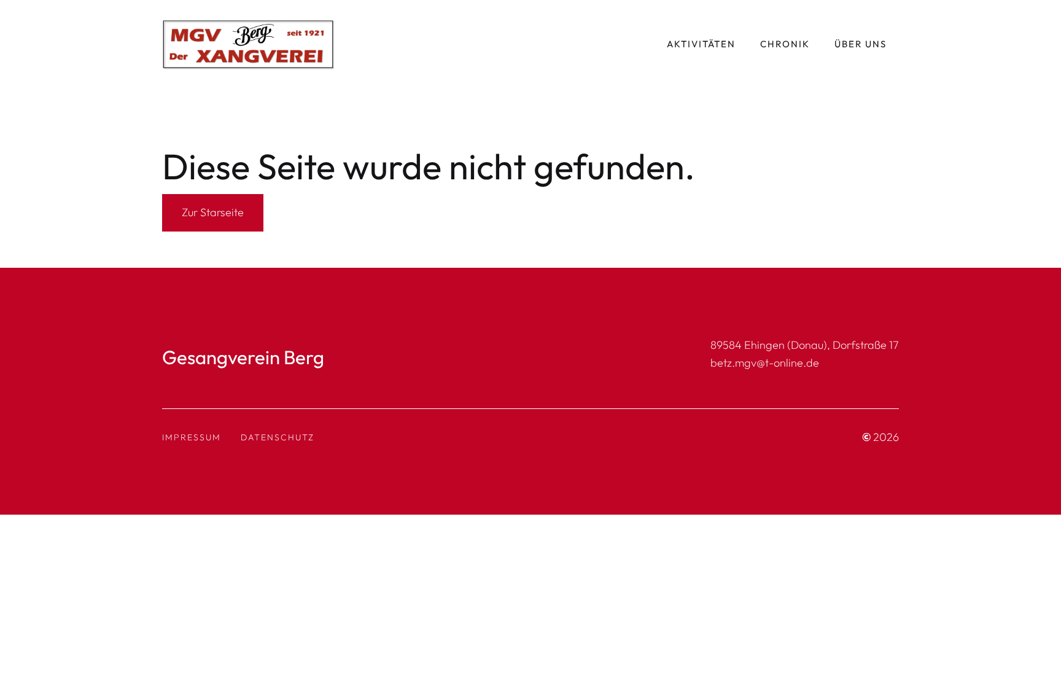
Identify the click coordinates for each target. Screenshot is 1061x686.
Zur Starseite (213, 212)
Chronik (785, 44)
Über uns (860, 44)
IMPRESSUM (191, 437)
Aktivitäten (701, 44)
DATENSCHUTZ (277, 437)
